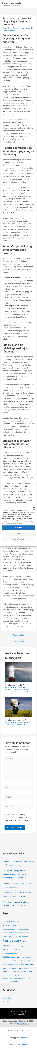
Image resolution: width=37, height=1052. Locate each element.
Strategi (15, 978)
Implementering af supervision (10, 953)
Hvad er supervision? (14, 685)
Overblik (7, 724)
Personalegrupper (12, 968)
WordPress (22, 1044)
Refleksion (5, 975)
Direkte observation (14, 932)
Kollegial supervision (12, 957)
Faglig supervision (15, 940)
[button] (34, 509)
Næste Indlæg (18, 641)
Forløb (5, 949)
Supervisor (17, 28)
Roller (10, 975)
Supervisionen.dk (11, 3)
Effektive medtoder (8, 936)
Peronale (5, 968)
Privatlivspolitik (19, 1014)
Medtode (5, 964)
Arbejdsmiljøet (14, 921)
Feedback (7, 945)
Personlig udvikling (23, 968)
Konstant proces (7, 961)
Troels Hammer (23, 1024)
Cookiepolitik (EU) (18, 1011)
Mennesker (11, 964)
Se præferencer (18, 539)
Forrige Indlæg (18, 635)
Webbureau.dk (25, 1038)
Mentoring (17, 964)
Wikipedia (25, 1031)
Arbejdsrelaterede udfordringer (11, 929)
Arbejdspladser (10, 925)
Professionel (16, 971)
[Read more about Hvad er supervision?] (18, 672)
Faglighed (25, 936)
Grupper (21, 950)
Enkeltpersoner (17, 936)
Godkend (18, 528)
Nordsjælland (27, 964)
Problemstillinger (7, 971)
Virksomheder (23, 982)
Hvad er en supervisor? (15, 720)
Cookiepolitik (17, 543)
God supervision (18, 690)
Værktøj (30, 982)
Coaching (5, 932)
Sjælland (22, 975)
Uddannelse (6, 982)
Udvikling (14, 982)
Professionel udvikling (26, 971)
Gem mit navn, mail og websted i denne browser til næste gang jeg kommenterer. (17, 817)
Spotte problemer (16, 724)
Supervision (7, 28)
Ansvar (4, 921)
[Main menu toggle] (32, 4)
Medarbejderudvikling (26, 961)
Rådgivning (16, 975)
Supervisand (21, 978)
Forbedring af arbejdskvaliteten (21, 946)
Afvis (18, 533)
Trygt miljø (28, 978)
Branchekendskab (24, 929)
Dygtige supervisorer (25, 932)
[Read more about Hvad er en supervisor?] (18, 707)
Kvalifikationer (25, 722)
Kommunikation (27, 957)
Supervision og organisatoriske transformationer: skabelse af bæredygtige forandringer (15, 874)
